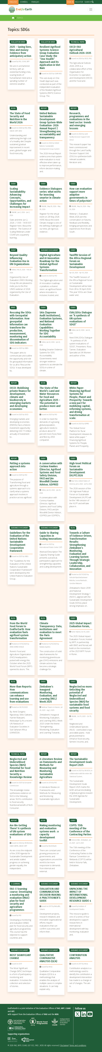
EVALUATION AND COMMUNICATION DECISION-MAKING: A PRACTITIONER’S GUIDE (50, 895)
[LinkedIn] (83, 1015)
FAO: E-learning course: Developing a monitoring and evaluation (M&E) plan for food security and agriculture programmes (21, 899)
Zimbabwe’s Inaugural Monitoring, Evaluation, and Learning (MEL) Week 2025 (48, 694)
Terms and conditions (78, 1045)
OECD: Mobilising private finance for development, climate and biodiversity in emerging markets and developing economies (20, 398)
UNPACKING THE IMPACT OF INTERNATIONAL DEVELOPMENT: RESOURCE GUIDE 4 (80, 895)
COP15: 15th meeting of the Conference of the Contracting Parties (80, 830)
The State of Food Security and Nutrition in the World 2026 (20, 118)
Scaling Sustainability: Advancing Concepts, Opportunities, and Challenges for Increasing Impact (20, 197)
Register (79, 2)
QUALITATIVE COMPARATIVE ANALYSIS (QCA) (48, 958)
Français (35, 2)
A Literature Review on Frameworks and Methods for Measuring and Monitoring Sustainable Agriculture (51, 768)
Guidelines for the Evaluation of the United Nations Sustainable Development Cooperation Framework (20, 541)
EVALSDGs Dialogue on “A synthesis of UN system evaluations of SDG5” (80, 318)
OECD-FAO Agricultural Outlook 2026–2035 (80, 49)
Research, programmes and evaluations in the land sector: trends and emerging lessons (80, 121)
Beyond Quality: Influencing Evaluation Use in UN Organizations (19, 259)
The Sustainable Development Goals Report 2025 (80, 762)
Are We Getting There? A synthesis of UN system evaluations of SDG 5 (20, 831)
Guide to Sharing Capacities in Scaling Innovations (51, 535)
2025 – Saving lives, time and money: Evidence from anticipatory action (21, 51)
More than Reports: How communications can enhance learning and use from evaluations (21, 694)
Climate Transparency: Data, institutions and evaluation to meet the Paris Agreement (51, 631)
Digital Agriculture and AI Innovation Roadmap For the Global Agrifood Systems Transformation (50, 262)
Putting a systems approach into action (20, 466)
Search (87, 2)
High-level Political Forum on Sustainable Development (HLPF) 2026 (80, 469)
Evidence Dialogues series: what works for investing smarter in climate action (51, 194)
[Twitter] (77, 1015)
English (13, 2)
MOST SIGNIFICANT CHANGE (20, 956)
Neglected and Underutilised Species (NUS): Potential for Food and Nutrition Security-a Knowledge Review (21, 768)
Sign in (70, 2)
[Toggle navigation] (90, 9)
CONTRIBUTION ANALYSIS (78, 956)
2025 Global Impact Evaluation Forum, (80, 625)
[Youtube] (90, 1015)
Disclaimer (64, 1045)
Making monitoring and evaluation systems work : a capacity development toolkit (50, 833)
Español (24, 2)
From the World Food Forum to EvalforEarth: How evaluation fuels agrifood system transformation (20, 631)
